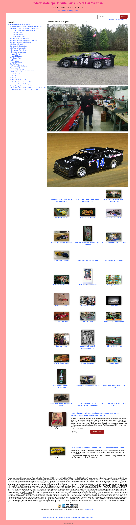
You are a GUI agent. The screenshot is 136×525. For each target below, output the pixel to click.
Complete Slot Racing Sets (18, 46)
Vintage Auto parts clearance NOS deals (23, 86)
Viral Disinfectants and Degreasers (21, 80)
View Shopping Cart (121, 19)
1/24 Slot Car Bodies (16, 34)
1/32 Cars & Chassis (16, 44)
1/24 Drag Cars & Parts (17, 36)
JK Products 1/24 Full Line (18, 66)
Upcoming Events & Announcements (22, 70)
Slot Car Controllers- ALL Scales (20, 42)
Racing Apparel (15, 68)
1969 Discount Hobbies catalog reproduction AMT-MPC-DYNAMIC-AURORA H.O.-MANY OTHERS (95, 414)
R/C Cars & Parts (15, 58)
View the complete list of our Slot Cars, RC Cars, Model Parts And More (68, 517)
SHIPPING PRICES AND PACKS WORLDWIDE (26, 26)
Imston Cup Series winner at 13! (20, 82)
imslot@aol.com (89, 509)
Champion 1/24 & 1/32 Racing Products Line (24, 28)
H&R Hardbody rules (16, 72)
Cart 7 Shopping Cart (68, 523)
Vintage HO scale (15, 54)
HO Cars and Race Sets (18, 50)
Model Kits (13, 60)
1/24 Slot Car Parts (16, 32)
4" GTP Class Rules (16, 74)
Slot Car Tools (14, 64)
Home (111, 19)
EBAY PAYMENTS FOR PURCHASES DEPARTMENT (28, 88)
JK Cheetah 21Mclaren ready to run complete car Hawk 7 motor (98, 447)
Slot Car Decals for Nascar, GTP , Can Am (24, 40)
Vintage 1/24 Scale (16, 62)
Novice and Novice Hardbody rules (21, 84)
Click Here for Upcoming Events (67, 11)
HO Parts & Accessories (18, 52)
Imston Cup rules (15, 76)
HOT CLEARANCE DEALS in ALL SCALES (24, 90)
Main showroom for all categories (19, 24)
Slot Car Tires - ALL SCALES (19, 38)
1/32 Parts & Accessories (18, 48)
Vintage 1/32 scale (16, 56)
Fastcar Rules (14, 78)
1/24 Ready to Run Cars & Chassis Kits (23, 30)
